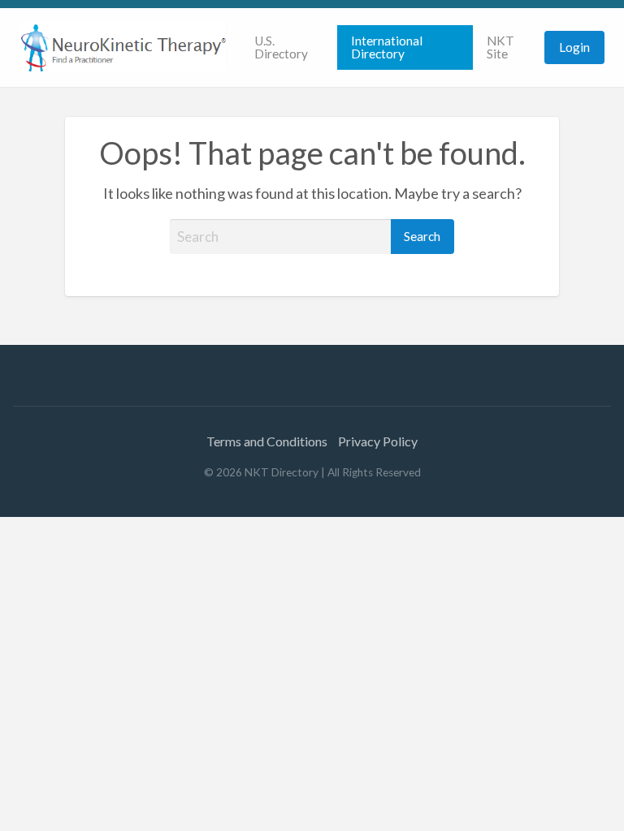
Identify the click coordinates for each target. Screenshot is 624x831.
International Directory (386, 47)
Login (574, 47)
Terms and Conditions (266, 441)
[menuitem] (288, 47)
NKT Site (500, 47)
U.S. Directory (281, 47)
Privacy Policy (378, 441)
